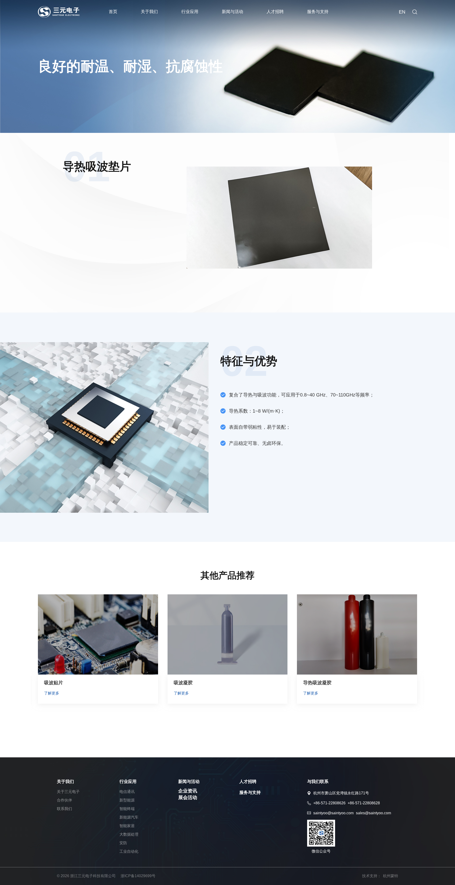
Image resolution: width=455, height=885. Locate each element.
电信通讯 (127, 792)
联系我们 (64, 809)
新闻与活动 (232, 11)
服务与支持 (317, 11)
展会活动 (187, 797)
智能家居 (127, 826)
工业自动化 (128, 851)
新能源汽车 (128, 817)
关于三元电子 (68, 792)
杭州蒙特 (390, 876)
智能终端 (127, 809)
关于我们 (149, 11)
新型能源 (127, 800)
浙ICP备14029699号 (138, 876)
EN (402, 11)
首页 (113, 11)
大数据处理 (128, 834)
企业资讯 (187, 790)
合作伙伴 (64, 800)
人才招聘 (275, 11)
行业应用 (189, 11)
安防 (123, 843)
